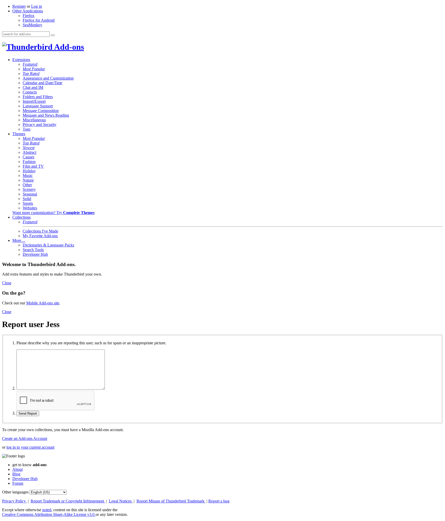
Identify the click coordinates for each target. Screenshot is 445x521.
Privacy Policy (14, 501)
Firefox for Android (39, 20)
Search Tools (33, 249)
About (17, 469)
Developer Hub (35, 254)
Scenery (29, 189)
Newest (29, 148)
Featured (30, 64)
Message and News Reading (46, 115)
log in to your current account (30, 447)
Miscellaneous (34, 120)
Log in (36, 6)
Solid (27, 199)
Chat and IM (33, 87)
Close (6, 283)
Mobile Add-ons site (42, 303)
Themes (18, 134)
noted (46, 510)
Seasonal (30, 194)
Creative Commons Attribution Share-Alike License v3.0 (49, 514)
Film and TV (33, 166)
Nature (28, 180)
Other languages (15, 492)
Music (28, 175)
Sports (28, 203)
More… (18, 240)
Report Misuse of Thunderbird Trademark (171, 501)
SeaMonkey (32, 25)
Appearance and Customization (48, 78)
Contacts (30, 92)
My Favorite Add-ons (40, 236)
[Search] (53, 35)
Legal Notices (121, 501)
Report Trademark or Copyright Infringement (68, 501)
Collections (21, 217)
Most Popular (34, 69)
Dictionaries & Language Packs (48, 245)
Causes (28, 157)
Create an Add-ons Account (24, 438)
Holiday (29, 171)
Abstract (29, 152)
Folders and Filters (38, 97)
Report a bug (218, 501)
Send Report (28, 413)
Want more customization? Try (53, 212)
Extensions (21, 59)
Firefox (29, 15)
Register (19, 6)
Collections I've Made (40, 231)
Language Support (38, 106)
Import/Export (34, 101)
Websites (30, 208)
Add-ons (68, 47)
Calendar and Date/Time (42, 83)
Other (27, 185)
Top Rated (31, 73)
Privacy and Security (39, 124)
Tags (26, 129)
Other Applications (27, 11)
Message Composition (41, 110)
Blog (16, 474)
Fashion (29, 161)
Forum (17, 483)
